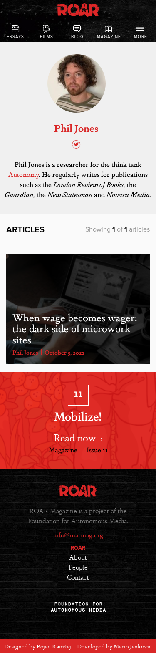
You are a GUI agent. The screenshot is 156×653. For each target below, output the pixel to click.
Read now (76, 437)
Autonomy (23, 174)
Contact (78, 577)
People (78, 567)
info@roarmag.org (78, 535)
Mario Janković (133, 646)
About (78, 557)
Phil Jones (25, 352)
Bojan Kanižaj (54, 646)
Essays (15, 36)
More (140, 36)
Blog (77, 36)
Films (46, 36)
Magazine (109, 36)
